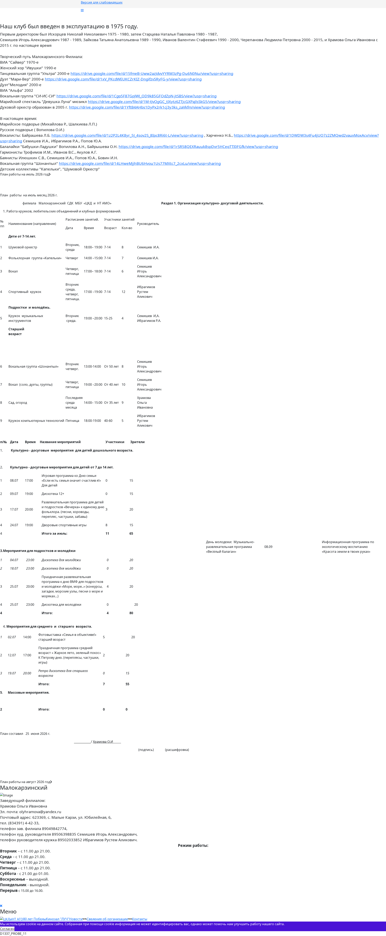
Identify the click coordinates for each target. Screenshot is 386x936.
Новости (76, 919)
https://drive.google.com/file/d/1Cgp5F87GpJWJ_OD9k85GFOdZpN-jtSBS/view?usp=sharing (136, 95)
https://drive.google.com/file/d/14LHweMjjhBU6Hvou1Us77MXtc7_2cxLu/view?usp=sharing (140, 163)
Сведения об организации (107, 919)
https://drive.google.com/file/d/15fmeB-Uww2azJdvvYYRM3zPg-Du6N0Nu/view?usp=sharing (152, 73)
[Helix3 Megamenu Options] (82, 10)
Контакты (139, 919)
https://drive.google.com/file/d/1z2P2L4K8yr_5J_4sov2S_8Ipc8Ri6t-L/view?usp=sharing (127, 135)
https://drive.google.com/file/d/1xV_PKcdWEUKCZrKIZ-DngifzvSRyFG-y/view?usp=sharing (123, 79)
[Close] (1, 905)
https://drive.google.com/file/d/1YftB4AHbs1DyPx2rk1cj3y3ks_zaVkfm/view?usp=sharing (147, 107)
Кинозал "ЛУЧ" (57, 919)
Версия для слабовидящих (101, 2)
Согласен (7, 929)
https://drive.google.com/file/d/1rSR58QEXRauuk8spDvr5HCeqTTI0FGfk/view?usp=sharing (198, 146)
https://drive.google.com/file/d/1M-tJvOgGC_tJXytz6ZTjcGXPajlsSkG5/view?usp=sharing (164, 101)
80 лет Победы (34, 919)
